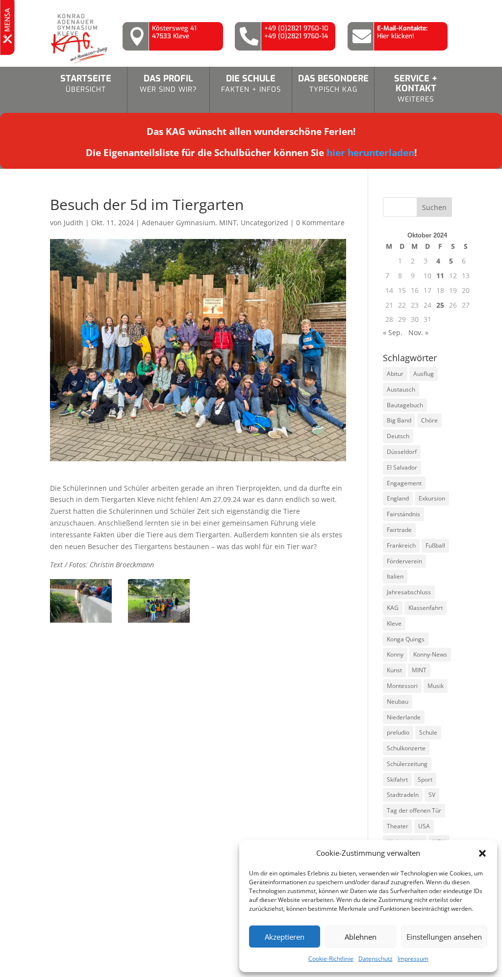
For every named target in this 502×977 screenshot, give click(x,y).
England (398, 498)
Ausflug (423, 374)
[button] (482, 853)
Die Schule (251, 83)
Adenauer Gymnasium (178, 222)
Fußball (435, 545)
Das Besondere (333, 83)
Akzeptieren (284, 937)
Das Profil (168, 83)
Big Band (399, 420)
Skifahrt (397, 779)
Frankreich (401, 545)
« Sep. (392, 332)
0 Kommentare (320, 222)
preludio (398, 732)
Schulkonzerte (406, 748)
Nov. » (418, 332)
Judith (73, 222)
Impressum (413, 958)
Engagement (404, 483)
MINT (228, 222)
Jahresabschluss (409, 592)
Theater (397, 826)
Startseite (85, 83)
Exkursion (432, 498)
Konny (395, 654)
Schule (428, 732)
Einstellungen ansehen (444, 937)
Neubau (397, 701)
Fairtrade (399, 530)
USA (424, 826)
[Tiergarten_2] (159, 622)
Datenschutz (375, 958)
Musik (435, 686)
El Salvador (402, 467)
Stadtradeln (403, 795)
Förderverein (404, 561)
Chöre (429, 420)
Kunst (394, 670)
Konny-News (430, 654)
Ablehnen (360, 937)
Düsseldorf (402, 452)
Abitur (395, 374)
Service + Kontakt (415, 88)
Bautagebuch (405, 405)
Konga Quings (406, 639)
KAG (393, 608)
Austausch (401, 389)
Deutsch (398, 436)
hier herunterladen (370, 152)
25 (440, 305)
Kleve (394, 623)
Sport (425, 779)
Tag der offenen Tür (414, 810)
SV (431, 795)
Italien (395, 576)
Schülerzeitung (407, 764)
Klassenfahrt (425, 608)
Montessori (402, 686)
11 (440, 275)
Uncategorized (264, 222)
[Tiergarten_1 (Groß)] (81, 622)
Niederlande (404, 717)
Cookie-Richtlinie (330, 958)
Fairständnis (403, 514)
